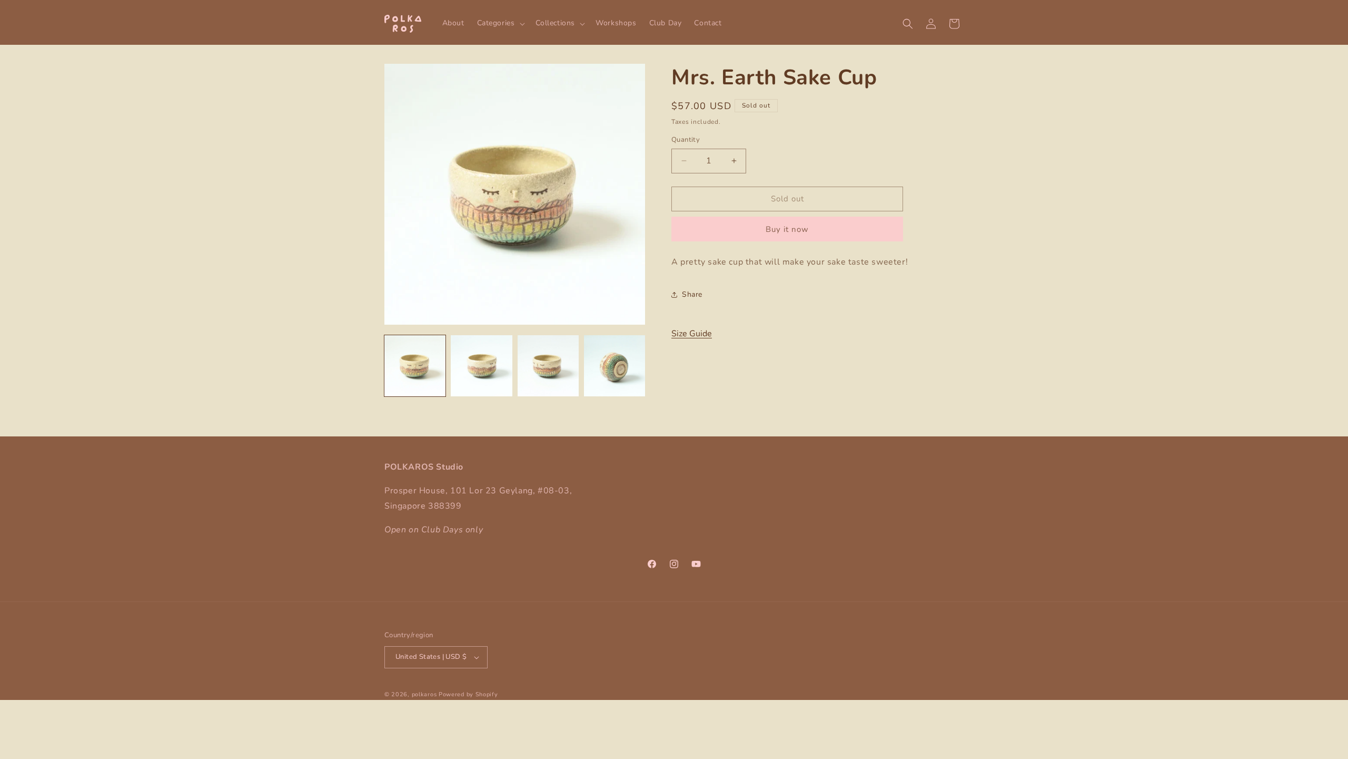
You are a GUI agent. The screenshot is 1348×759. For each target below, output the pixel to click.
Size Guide (691, 333)
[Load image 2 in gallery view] (481, 365)
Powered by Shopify (468, 694)
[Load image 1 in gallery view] (414, 365)
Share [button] (692, 294)
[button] (500, 23)
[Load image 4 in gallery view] (614, 365)
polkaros (424, 694)
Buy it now (787, 229)
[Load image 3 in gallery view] (548, 365)
